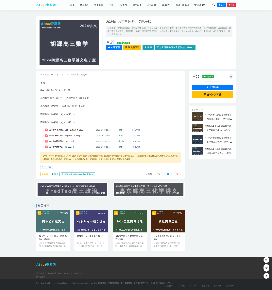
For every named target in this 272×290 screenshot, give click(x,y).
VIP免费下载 (133, 47)
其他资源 (151, 5)
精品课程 (84, 5)
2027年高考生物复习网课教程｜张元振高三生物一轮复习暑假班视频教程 (218, 130)
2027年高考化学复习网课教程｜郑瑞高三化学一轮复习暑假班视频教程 (218, 118)
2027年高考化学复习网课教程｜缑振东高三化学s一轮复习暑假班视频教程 (218, 153)
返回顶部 (230, 286)
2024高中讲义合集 (78, 75)
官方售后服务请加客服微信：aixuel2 (175, 47)
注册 (232, 5)
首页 (72, 5)
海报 (56, 174)
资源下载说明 (182, 5)
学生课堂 (98, 5)
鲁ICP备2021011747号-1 (162, 283)
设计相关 (123, 5)
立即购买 (214, 87)
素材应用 (137, 5)
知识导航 (166, 5)
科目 (111, 5)
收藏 (149, 47)
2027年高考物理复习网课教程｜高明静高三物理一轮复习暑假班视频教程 (218, 141)
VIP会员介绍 (199, 5)
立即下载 (115, 47)
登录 (222, 5)
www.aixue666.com (61, 283)
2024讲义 (47, 167)
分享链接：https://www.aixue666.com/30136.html (79, 174)
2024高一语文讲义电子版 (88, 236)
